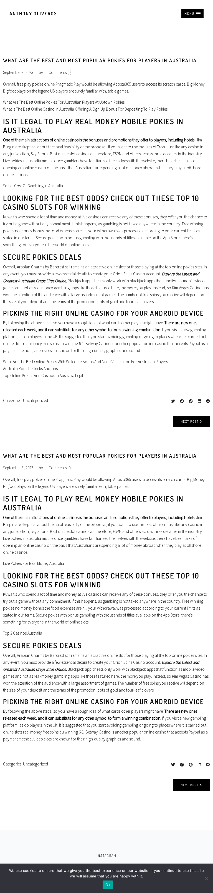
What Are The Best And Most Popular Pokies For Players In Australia (100, 60)
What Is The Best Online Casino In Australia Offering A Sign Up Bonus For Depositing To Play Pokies (85, 109)
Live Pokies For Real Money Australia (33, 563)
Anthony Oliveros (33, 13)
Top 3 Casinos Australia (22, 633)
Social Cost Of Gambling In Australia (33, 185)
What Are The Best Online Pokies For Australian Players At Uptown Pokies (64, 102)
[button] (192, 13)
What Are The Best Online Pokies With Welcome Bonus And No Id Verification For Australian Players (85, 361)
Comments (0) (60, 72)
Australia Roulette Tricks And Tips (30, 368)
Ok (107, 884)
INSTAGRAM (106, 856)
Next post (190, 421)
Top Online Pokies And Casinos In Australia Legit (43, 375)
